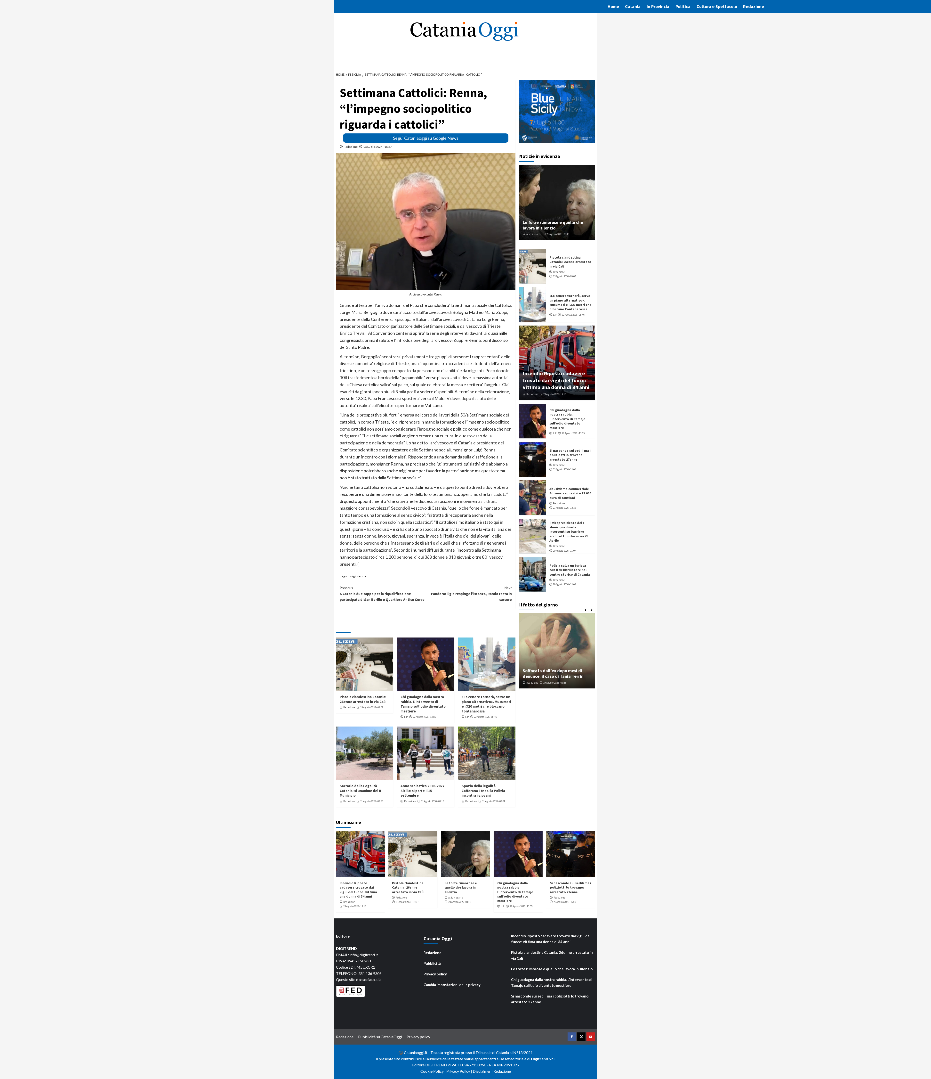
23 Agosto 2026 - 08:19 (557, 234)
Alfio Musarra (533, 234)
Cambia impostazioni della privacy (452, 984)
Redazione (753, 6)
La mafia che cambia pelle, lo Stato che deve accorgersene (557, 673)
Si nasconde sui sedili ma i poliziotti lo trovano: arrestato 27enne (570, 454)
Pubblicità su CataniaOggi (380, 1036)
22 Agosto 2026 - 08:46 (485, 717)
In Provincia (658, 6)
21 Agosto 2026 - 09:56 (371, 801)
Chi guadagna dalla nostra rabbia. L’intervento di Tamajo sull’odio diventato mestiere (423, 704)
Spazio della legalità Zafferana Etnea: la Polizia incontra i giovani (483, 791)
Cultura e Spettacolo (717, 6)
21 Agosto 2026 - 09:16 (432, 801)
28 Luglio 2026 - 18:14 (557, 682)
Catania (633, 6)
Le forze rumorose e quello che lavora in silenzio (553, 224)
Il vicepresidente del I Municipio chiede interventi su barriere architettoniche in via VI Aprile (568, 532)
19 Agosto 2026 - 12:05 (564, 584)
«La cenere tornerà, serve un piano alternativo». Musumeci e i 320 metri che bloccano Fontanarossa (486, 704)
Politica (682, 6)
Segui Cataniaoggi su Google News (425, 138)
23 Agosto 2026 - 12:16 (554, 394)
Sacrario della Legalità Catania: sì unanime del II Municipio (360, 791)
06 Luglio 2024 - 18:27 (377, 146)
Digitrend (539, 1058)
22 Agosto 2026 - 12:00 (564, 469)
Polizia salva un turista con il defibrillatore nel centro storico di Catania (569, 569)
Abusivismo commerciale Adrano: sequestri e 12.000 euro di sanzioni (570, 493)
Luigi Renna (357, 576)
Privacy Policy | (459, 1071)
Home (613, 6)
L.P (406, 717)
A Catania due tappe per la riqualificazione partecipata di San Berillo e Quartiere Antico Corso (382, 594)
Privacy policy (435, 974)
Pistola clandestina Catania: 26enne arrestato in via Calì (363, 699)
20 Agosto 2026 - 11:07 (564, 550)
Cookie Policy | (433, 1071)
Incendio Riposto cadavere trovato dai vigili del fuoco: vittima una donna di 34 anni (556, 380)
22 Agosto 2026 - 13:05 (424, 717)
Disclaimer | (483, 1071)
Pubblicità (432, 963)
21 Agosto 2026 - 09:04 (493, 801)
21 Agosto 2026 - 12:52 (564, 507)
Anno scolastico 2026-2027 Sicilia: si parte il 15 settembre (422, 791)
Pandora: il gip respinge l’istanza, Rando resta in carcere (471, 594)
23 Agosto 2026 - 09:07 (371, 707)
